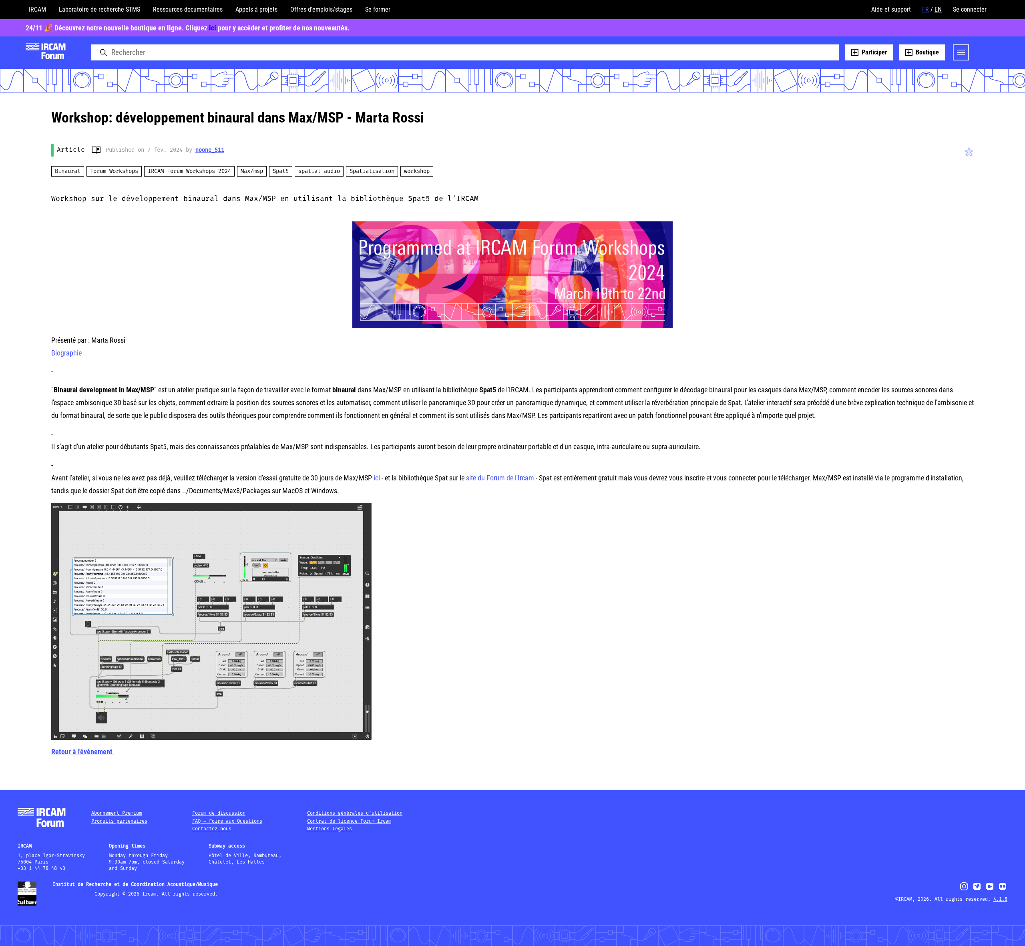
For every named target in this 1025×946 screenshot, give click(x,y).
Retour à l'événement (82, 751)
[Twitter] (977, 890)
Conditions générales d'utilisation (354, 813)
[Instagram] (964, 889)
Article (71, 150)
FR (925, 9)
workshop (417, 171)
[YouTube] (990, 890)
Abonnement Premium (116, 813)
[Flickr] (1002, 890)
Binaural (67, 171)
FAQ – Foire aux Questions (227, 821)
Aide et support (891, 9)
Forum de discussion (218, 813)
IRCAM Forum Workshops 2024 (189, 171)
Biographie (66, 353)
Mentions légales (329, 829)
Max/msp (252, 171)
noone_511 (209, 150)
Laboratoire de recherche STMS (99, 9)
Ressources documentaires (188, 9)
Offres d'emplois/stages (321, 9)
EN (938, 9)
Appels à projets (256, 9)
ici (212, 28)
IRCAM (37, 9)
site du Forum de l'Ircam (500, 478)
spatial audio (319, 171)
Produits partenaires (119, 821)
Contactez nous (211, 829)
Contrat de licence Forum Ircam (349, 821)
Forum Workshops (114, 171)
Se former (377, 9)
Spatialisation (372, 171)
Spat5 (281, 171)
